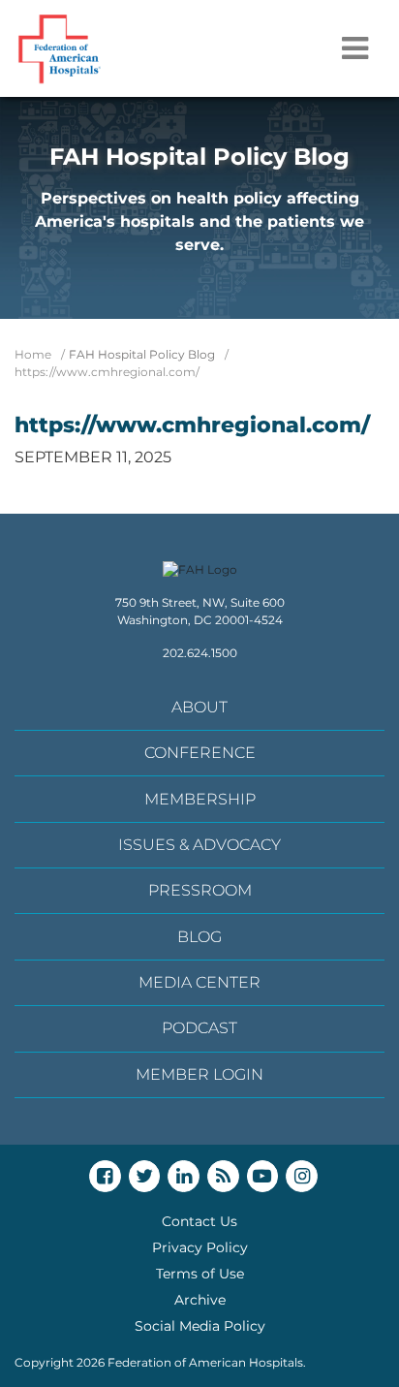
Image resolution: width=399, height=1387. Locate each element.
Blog (199, 937)
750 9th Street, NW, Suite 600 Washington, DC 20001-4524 (200, 611)
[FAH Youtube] (263, 1176)
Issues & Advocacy (199, 844)
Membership (200, 799)
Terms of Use (200, 1273)
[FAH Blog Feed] (223, 1176)
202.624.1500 (200, 653)
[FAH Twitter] (145, 1176)
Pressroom (200, 890)
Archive (200, 1299)
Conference (200, 752)
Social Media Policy (200, 1326)
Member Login (199, 1074)
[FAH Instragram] (302, 1176)
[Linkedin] (184, 1176)
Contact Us (199, 1221)
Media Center (199, 982)
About (199, 707)
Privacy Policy (200, 1247)
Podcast (199, 1028)
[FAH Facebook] (105, 1176)
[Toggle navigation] (355, 48)
